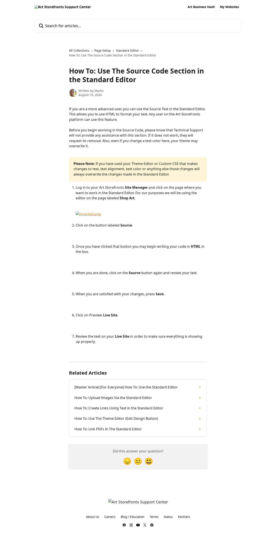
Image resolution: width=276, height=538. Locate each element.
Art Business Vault (201, 6)
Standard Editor (127, 50)
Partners (184, 517)
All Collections (79, 50)
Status (168, 517)
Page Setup (102, 50)
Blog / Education (132, 517)
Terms (154, 517)
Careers (110, 517)
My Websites (229, 6)
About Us (92, 517)
